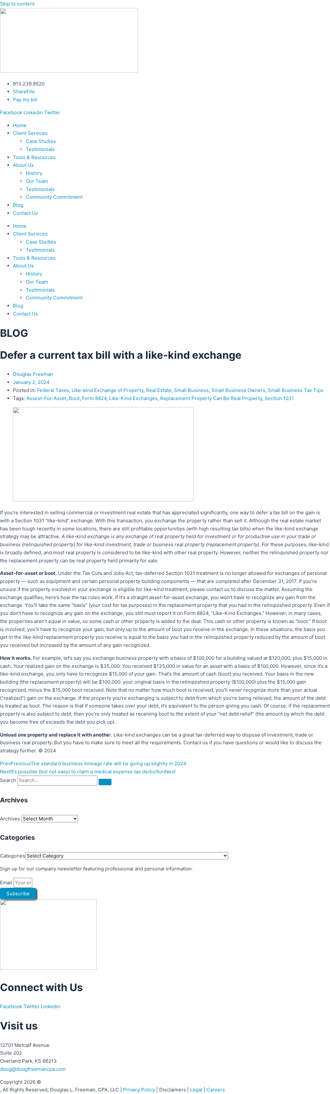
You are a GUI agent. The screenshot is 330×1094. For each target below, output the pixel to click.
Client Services (30, 133)
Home (19, 125)
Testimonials (40, 149)
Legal (196, 1090)
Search (8, 780)
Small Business (191, 390)
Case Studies (41, 141)
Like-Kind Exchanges (133, 398)
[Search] (105, 782)
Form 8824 (94, 398)
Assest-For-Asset (46, 398)
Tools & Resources (34, 157)
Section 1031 (279, 398)
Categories (12, 856)
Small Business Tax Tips (295, 390)
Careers (216, 1090)
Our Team (37, 181)
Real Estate (158, 390)
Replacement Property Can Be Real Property (211, 398)
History (34, 173)
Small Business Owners (238, 390)
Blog (18, 205)
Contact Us (25, 213)
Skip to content (17, 4)
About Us (23, 165)
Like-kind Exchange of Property (107, 390)
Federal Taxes (53, 390)
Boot (74, 398)
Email (7, 882)
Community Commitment (54, 197)
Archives (10, 819)
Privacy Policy (139, 1090)
